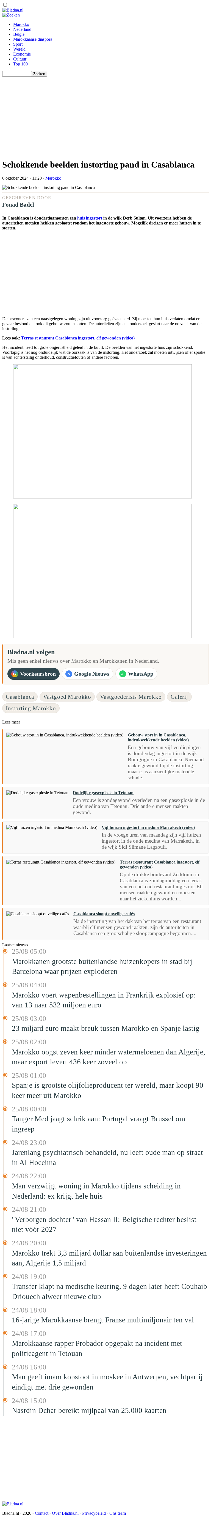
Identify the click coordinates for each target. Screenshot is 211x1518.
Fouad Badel (18, 204)
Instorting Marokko (31, 708)
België (18, 34)
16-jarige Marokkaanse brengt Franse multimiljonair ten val (103, 1320)
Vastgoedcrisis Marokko (131, 697)
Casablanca (20, 697)
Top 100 (20, 64)
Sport (18, 44)
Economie (22, 54)
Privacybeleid (94, 1513)
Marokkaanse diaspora (32, 39)
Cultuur (19, 59)
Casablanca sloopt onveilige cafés (104, 913)
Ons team (117, 1513)
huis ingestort (89, 218)
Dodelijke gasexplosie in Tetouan (103, 792)
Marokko (21, 24)
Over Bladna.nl (65, 1513)
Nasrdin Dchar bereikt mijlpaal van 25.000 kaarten (89, 1410)
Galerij (179, 697)
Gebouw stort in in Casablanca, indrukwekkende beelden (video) (158, 737)
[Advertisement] (105, 115)
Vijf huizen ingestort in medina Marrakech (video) (148, 827)
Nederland (22, 29)
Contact (41, 1513)
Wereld (19, 49)
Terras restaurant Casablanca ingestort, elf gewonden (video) (78, 338)
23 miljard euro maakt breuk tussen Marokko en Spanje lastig (105, 1028)
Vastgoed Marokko (67, 697)
